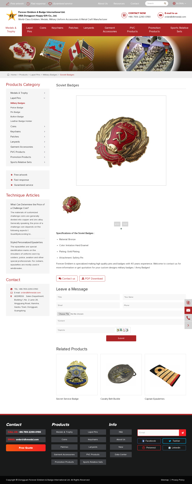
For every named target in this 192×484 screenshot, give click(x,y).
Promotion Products (154, 30)
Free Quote (26, 447)
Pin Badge (15, 112)
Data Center (121, 455)
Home (14, 75)
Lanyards (89, 28)
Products (23, 75)
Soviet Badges (67, 75)
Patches (73, 28)
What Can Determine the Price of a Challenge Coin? (27, 206)
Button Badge (17, 117)
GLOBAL (180, 3)
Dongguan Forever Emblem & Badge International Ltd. (44, 480)
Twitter (176, 441)
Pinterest (151, 447)
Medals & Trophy (11, 30)
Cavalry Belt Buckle (110, 399)
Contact (135, 3)
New (121, 447)
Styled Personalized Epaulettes (26, 242)
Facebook (150, 441)
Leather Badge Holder (21, 121)
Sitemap (165, 480)
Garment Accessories (110, 30)
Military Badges (50, 75)
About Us (103, 3)
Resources (119, 3)
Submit (121, 338)
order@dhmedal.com (175, 17)
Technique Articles (23, 195)
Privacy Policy (178, 480)
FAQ (121, 432)
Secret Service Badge (67, 399)
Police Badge (16, 108)
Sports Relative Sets (179, 30)
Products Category (23, 85)
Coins (43, 28)
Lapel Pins (29, 30)
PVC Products (132, 30)
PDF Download (93, 278)
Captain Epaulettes (155, 399)
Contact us (68, 278)
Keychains (57, 28)
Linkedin (175, 447)
